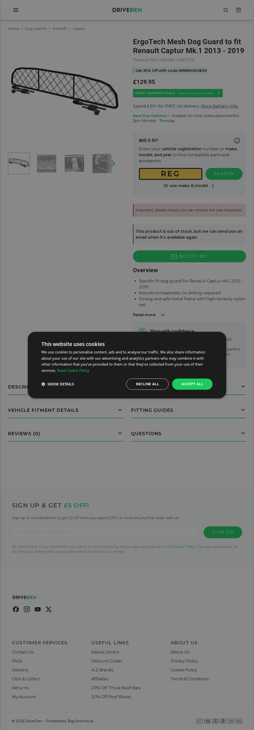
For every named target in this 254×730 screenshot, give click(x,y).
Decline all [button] (147, 384)
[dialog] (127, 365)
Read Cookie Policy (73, 370)
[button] (57, 384)
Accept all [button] (192, 384)
